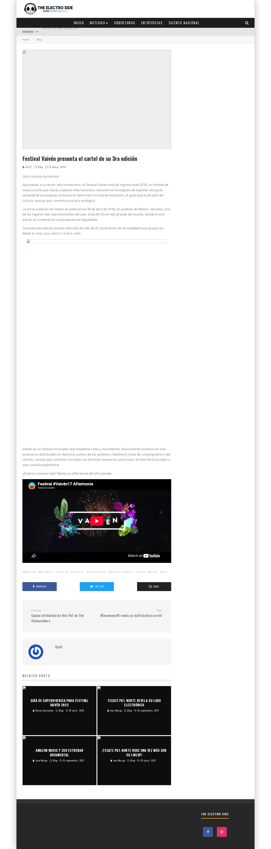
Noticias (97, 22)
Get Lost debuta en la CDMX (60, 31)
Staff (28, 167)
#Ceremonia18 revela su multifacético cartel (131, 613)
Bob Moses (46, 571)
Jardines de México (122, 571)
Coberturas (124, 22)
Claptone (78, 571)
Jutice (141, 571)
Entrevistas (151, 22)
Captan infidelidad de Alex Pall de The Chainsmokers (57, 616)
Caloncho (63, 571)
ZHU (164, 571)
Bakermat (30, 571)
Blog (40, 167)
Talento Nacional (183, 22)
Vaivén (153, 571)
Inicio (79, 22)
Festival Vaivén (97, 571)
